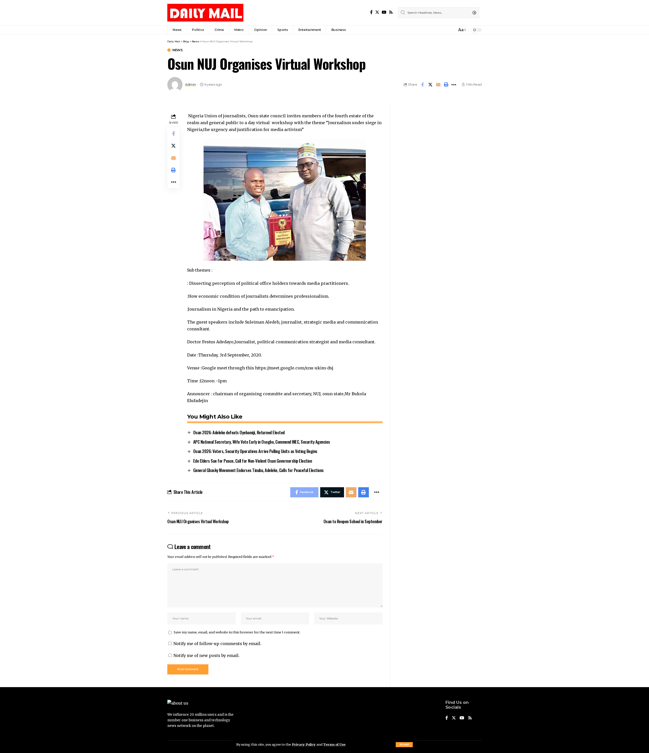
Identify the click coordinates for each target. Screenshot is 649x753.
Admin (190, 84)
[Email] (438, 85)
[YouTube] (384, 12)
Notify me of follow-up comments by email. (217, 643)
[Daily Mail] (205, 13)
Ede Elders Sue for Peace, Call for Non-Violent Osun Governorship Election (252, 461)
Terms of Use (334, 744)
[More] (453, 85)
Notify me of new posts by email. (206, 655)
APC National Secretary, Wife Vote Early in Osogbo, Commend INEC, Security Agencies (261, 442)
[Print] (445, 85)
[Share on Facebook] (422, 85)
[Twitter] (377, 12)
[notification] (451, 29)
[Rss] (391, 12)
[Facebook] (371, 12)
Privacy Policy (304, 744)
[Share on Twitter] (430, 85)
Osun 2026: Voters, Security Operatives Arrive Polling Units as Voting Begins (255, 451)
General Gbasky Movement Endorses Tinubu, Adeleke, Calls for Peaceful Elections (258, 470)
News (177, 50)
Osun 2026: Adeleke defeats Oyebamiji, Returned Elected (239, 432)
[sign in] (445, 30)
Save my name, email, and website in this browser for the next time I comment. (237, 632)
